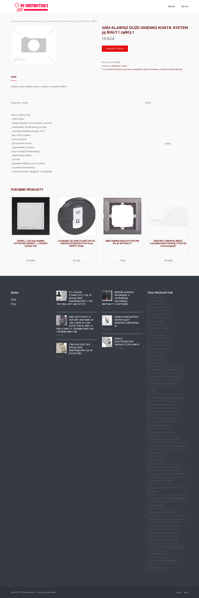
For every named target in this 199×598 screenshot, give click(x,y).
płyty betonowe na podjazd (162, 512)
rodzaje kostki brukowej (170, 69)
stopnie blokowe (157, 553)
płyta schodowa (150, 69)
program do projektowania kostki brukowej (164, 489)
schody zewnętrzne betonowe (163, 532)
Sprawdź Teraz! (115, 48)
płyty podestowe (157, 519)
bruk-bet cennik (156, 300)
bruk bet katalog (156, 335)
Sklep (171, 6)
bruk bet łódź (175, 369)
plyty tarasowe (177, 473)
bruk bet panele (156, 355)
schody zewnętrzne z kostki (162, 539)
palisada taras (178, 446)
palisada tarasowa (158, 453)
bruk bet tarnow (156, 369)
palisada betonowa (158, 446)
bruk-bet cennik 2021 (159, 307)
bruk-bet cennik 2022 (159, 314)
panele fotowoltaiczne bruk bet (163, 466)
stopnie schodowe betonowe (162, 560)
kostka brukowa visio (159, 425)
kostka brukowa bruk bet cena (163, 411)
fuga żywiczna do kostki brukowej (165, 376)
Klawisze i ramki (33, 21)
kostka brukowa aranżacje (119, 69)
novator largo (171, 439)
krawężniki (138, 69)
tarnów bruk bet (156, 567)
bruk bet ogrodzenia (158, 348)
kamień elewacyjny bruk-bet (162, 383)
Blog (185, 6)
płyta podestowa (157, 498)
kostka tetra (154, 439)
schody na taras (176, 519)
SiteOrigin (51, 592)
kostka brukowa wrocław (160, 432)
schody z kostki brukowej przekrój (165, 546)
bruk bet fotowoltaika (159, 328)
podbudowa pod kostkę (160, 480)
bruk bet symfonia (157, 362)
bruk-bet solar (155, 321)
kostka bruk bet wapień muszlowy (165, 397)
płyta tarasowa (156, 505)
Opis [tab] (13, 77)
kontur (152, 390)
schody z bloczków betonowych (164, 526)
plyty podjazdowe (157, 473)
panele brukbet (156, 459)
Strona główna (18, 21)
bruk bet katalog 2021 (159, 341)
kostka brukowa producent (161, 418)
